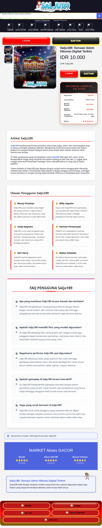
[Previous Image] (16, 68)
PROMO (28, 505)
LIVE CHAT (52, 521)
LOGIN (26, 40)
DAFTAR (76, 40)
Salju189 (15, 146)
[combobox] (48, 16)
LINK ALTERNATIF (77, 513)
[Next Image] (54, 68)
